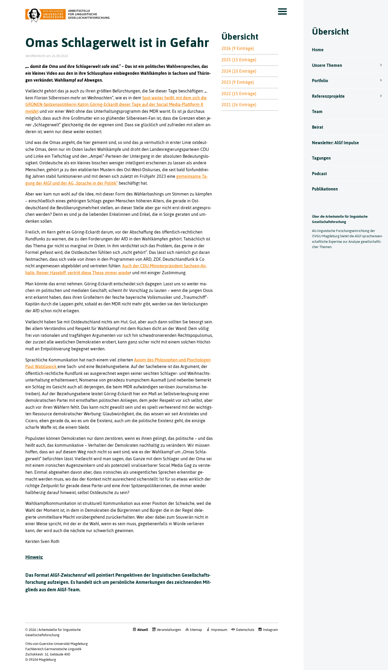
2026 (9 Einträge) (237, 48)
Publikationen (325, 189)
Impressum (219, 630)
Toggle (282, 11)
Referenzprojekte (328, 96)
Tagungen (321, 158)
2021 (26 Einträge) (238, 104)
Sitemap (196, 630)
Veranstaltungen (169, 630)
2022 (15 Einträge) (238, 93)
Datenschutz (245, 630)
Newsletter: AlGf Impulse (335, 142)
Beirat (317, 127)
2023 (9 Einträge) (237, 82)
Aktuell (142, 630)
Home (318, 49)
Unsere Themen (327, 65)
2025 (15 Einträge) (238, 59)
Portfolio (320, 80)
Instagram (270, 630)
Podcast (319, 173)
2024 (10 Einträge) (238, 71)
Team (317, 111)
